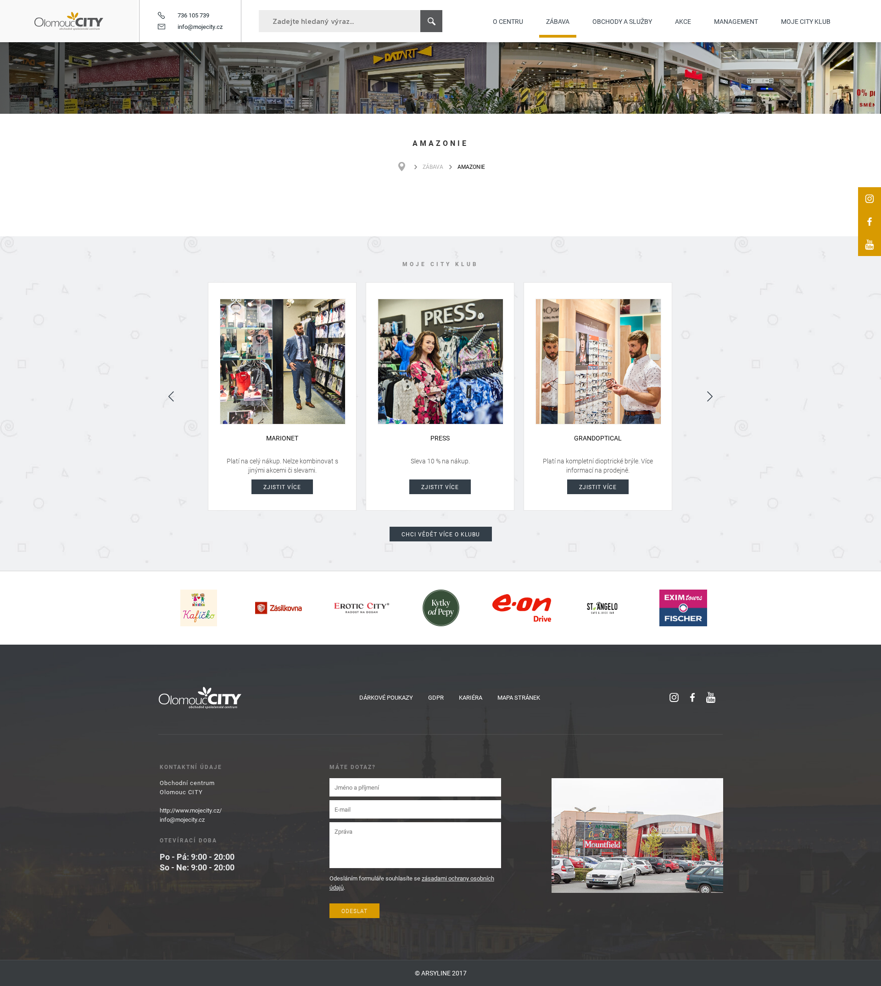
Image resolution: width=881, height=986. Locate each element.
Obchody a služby (622, 21)
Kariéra (470, 697)
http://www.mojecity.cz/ (191, 810)
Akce (683, 21)
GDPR (436, 697)
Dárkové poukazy (386, 697)
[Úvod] (406, 166)
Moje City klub (806, 21)
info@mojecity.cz (200, 26)
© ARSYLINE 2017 (441, 973)
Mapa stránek (518, 697)
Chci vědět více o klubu (440, 534)
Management (736, 21)
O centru (508, 21)
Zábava (557, 21)
